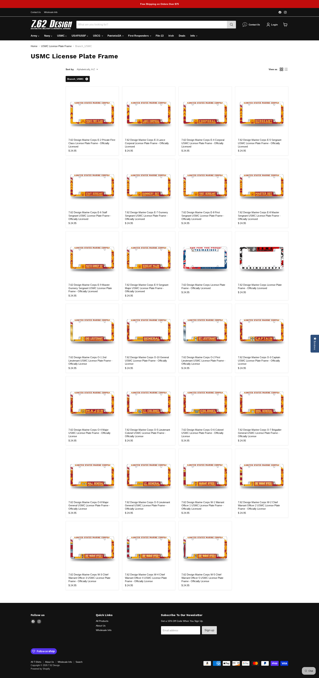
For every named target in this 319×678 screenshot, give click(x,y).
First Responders (138, 35)
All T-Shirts (36, 662)
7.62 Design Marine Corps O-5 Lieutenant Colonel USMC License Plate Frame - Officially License (147, 433)
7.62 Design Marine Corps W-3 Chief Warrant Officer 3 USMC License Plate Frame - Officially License (89, 577)
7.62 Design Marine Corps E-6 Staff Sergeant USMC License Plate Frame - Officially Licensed (89, 215)
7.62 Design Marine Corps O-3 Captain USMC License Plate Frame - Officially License (259, 360)
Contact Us (36, 12)
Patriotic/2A (114, 35)
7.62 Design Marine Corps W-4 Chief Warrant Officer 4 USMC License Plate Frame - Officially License (146, 577)
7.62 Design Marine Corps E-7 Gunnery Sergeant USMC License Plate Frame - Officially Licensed (146, 215)
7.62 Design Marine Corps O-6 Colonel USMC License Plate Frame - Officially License (202, 433)
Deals (182, 35)
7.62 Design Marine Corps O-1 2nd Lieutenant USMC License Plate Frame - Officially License (90, 360)
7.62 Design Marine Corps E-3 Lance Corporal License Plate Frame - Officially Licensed (147, 143)
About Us (101, 625)
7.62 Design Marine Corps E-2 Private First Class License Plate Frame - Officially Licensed (91, 143)
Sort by (70, 69)
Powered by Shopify (40, 669)
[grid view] (281, 69)
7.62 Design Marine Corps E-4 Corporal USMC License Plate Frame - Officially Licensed (202, 143)
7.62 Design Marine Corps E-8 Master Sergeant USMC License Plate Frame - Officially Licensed (259, 215)
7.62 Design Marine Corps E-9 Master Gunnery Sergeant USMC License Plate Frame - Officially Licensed (90, 288)
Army (34, 35)
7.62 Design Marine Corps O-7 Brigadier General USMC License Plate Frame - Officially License (259, 433)
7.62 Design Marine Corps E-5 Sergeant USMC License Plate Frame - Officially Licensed (259, 143)
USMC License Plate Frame (56, 46)
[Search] (231, 24)
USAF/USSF (79, 35)
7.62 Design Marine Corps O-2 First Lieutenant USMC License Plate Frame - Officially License (203, 360)
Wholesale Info (50, 12)
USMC (61, 35)
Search (79, 662)
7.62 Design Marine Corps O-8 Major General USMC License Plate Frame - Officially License (89, 505)
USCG (97, 35)
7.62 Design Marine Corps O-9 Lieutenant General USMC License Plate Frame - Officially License (147, 505)
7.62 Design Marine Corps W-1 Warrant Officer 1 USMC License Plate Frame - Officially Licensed (202, 505)
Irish (171, 35)
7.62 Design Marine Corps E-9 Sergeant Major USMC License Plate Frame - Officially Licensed (146, 288)
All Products (102, 621)
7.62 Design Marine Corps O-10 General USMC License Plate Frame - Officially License (147, 360)
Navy (47, 35)
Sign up (209, 630)
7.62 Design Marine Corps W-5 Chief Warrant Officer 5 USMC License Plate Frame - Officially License (202, 577)
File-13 (159, 35)
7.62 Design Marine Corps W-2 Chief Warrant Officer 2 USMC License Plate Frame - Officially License (259, 505)
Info (193, 35)
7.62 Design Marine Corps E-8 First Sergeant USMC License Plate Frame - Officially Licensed (202, 215)
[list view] (286, 69)
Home (34, 46)
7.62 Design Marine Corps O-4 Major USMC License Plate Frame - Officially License (89, 433)
